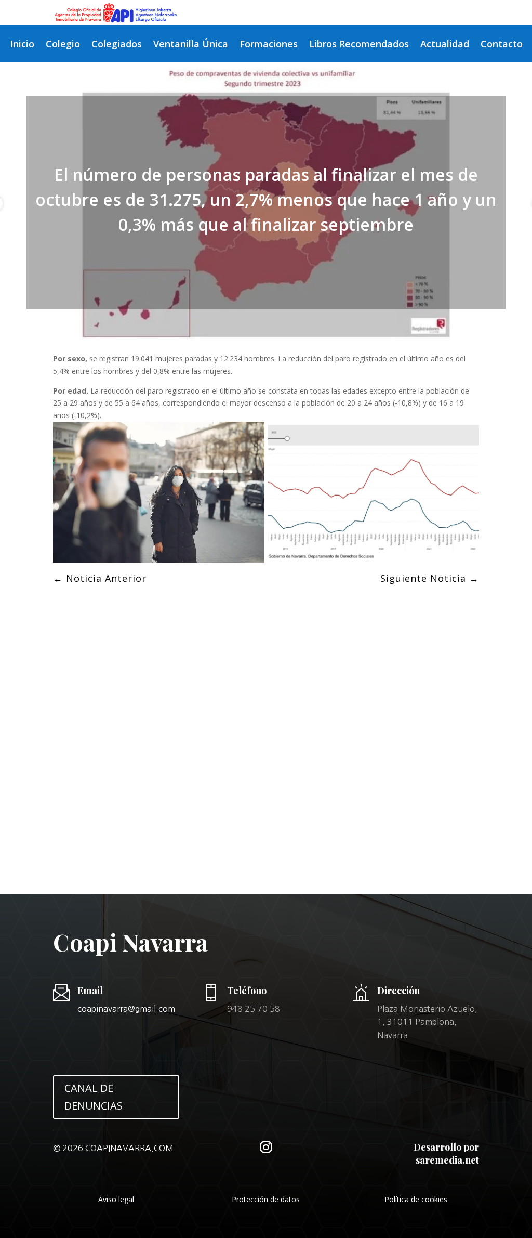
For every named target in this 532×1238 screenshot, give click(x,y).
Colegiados (116, 45)
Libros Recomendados (359, 45)
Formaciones (269, 45)
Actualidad (444, 45)
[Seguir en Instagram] (266, 1147)
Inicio (22, 45)
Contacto (502, 45)
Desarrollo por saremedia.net (446, 1153)
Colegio (63, 45)
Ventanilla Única (190, 45)
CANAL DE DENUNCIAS (93, 1097)
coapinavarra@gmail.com (126, 1009)
